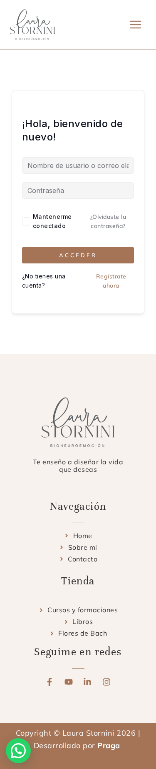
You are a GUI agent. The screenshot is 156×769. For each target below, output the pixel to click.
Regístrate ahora (111, 281)
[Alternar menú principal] (136, 24)
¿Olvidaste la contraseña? (108, 221)
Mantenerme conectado (52, 221)
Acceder (78, 255)
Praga (109, 745)
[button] (18, 750)
